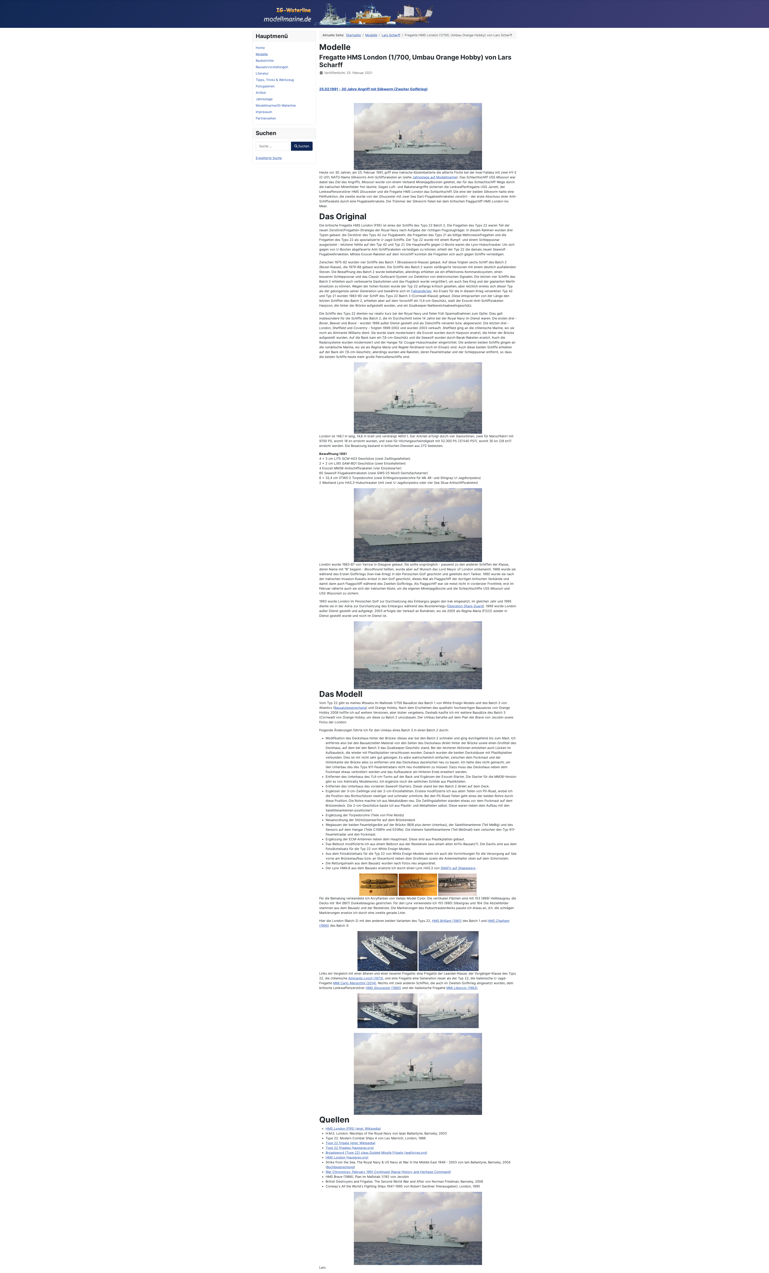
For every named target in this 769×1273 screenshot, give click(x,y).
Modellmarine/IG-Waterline (276, 105)
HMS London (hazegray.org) (347, 1157)
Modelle (262, 54)
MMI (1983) (461, 988)
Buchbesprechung (340, 1167)
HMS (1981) (447, 921)
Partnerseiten (266, 118)
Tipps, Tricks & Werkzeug (275, 80)
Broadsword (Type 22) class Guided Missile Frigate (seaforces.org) (376, 1153)
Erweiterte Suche (269, 158)
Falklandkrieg (421, 291)
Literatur (262, 73)
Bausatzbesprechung (350, 708)
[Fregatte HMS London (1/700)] (418, 136)
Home (260, 48)
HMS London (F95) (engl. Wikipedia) (353, 1129)
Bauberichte (265, 61)
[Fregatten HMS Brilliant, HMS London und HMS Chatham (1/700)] (387, 951)
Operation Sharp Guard (465, 606)
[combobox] (273, 146)
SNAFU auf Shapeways (458, 868)
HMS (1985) (383, 988)
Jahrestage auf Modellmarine (435, 177)
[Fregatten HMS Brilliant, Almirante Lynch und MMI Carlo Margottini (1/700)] (387, 1010)
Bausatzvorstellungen (272, 67)
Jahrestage (264, 99)
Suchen (303, 146)
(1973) (365, 978)
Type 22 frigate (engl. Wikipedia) (350, 1143)
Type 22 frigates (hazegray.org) (350, 1148)
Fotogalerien (265, 86)
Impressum (264, 112)
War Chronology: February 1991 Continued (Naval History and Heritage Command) (388, 1172)
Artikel (261, 93)
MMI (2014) (354, 983)
